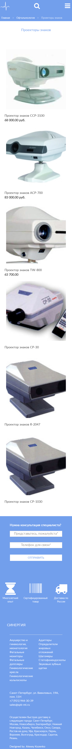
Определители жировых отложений (48, 648)
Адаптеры (45, 640)
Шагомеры (46, 656)
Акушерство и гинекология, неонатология (19, 644)
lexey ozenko (35, 746)
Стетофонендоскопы (52, 660)
